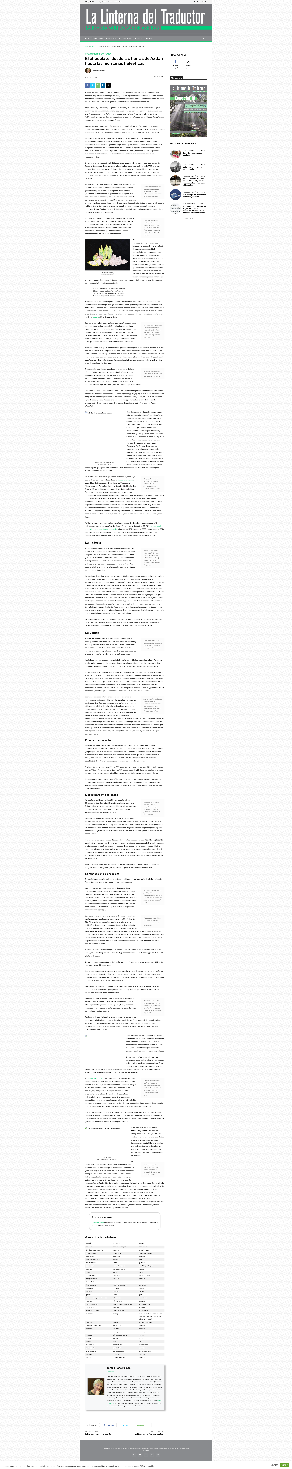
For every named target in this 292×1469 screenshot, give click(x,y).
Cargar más (187, 218)
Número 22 (93, 47)
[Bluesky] (197, 1)
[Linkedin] (103, 85)
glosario (96, 317)
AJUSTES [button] (274, 1465)
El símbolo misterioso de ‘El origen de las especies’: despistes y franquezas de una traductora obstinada (194, 209)
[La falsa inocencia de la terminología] (175, 166)
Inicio (87, 47)
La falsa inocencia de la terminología (192, 168)
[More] (149, 1425)
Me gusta (175, 60)
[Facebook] (194, 1)
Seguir (188, 60)
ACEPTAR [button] (284, 1465)
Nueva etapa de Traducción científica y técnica (194, 196)
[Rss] (205, 1)
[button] (204, 38)
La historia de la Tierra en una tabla (149, 1434)
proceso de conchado (95, 1078)
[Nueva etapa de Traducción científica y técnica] (175, 194)
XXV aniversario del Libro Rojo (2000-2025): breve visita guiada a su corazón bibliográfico (194, 182)
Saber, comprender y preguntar (98, 1434)
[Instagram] (202, 1)
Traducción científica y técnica (98, 54)
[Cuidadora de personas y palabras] (175, 153)
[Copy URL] (108, 85)
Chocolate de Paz (97, 1222)
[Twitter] (200, 1)
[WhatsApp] (98, 85)
